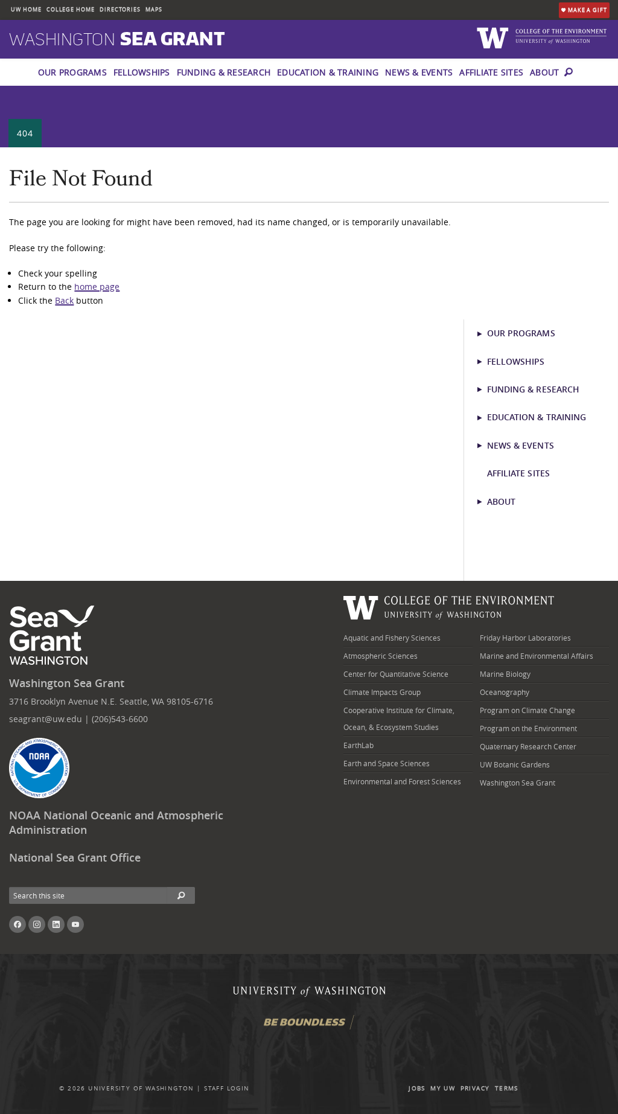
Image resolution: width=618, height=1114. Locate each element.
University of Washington (141, 1088)
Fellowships (141, 72)
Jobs (417, 1088)
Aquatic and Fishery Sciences (392, 637)
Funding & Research (224, 72)
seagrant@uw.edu (45, 719)
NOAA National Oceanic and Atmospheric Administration (116, 822)
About (544, 72)
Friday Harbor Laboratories (525, 637)
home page (96, 286)
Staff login (226, 1088)
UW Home (26, 9)
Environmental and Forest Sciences (402, 781)
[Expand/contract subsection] (485, 333)
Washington (117, 40)
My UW (442, 1088)
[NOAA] (39, 768)
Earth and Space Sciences (386, 763)
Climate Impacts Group (382, 692)
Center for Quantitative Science (395, 674)
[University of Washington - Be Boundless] (309, 1026)
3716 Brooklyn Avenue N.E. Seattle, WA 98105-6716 (111, 701)
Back (64, 300)
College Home (70, 9)
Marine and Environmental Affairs (536, 656)
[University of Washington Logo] (494, 37)
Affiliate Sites (491, 72)
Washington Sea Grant (66, 683)
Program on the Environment (528, 728)
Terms (506, 1088)
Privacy (475, 1088)
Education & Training (327, 72)
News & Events (419, 72)
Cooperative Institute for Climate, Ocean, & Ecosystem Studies (398, 718)
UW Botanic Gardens (515, 764)
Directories (120, 9)
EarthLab (358, 745)
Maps (153, 9)
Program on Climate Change (527, 710)
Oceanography (504, 692)
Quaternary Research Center (528, 746)
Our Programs (72, 72)
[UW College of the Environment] (449, 606)
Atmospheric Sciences (380, 656)
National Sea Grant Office (75, 858)
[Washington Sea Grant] (54, 636)
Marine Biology (505, 674)
